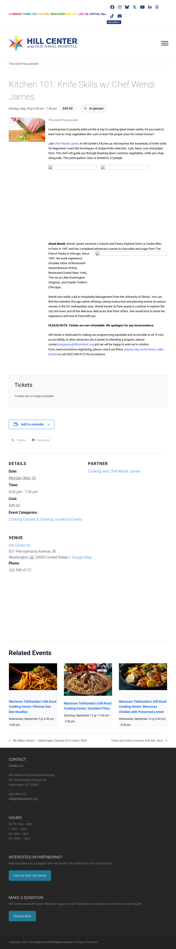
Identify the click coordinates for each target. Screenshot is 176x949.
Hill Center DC (20, 545)
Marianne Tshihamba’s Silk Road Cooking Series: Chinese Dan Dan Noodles (32, 707)
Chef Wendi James (67, 143)
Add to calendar (32, 424)
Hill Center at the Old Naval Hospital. (51, 942)
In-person (96, 108)
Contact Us (16, 765)
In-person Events (68, 519)
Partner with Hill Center (30, 875)
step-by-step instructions (140, 349)
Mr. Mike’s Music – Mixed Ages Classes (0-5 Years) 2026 (49, 740)
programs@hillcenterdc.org (76, 344)
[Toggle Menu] (164, 43)
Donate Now (22, 916)
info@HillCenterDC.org (23, 799)
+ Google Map (80, 557)
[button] (18, 440)
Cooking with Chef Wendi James (114, 471)
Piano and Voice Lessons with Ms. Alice (137, 740)
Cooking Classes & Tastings (31, 519)
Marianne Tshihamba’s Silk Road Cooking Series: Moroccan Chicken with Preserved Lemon (142, 707)
